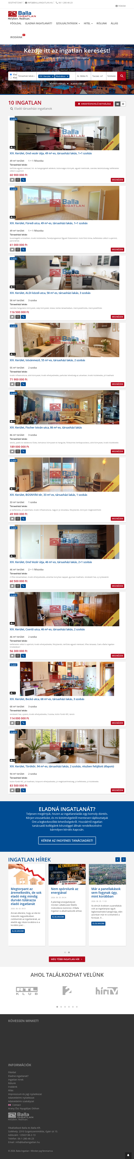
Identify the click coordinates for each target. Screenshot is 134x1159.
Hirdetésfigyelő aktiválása (96, 103)
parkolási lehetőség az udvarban (73, 375)
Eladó (15, 74)
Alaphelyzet (77, 83)
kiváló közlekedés (38, 238)
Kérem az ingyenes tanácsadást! (67, 840)
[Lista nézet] (123, 103)
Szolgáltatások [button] (67, 23)
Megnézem (117, 179)
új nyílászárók (103, 577)
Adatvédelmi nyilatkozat (21, 1097)
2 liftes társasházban (18, 577)
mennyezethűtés (80, 308)
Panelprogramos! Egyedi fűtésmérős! (62, 238)
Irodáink (17, 36)
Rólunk (102, 23)
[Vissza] (117, 859)
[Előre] (123, 859)
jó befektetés (15, 510)
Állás (114, 23)
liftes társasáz (90, 644)
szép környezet (42, 308)
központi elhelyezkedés (45, 781)
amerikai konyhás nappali (57, 577)
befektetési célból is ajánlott (105, 238)
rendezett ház (90, 577)
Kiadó (15, 77)
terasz (52, 308)
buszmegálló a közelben (20, 238)
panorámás (14, 240)
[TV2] (67, 991)
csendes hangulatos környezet (22, 308)
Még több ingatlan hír (65, 959)
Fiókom (120, 6)
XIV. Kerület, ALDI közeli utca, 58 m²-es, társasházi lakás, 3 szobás (50, 293)
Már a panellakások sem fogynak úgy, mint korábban (106, 892)
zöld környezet (34, 375)
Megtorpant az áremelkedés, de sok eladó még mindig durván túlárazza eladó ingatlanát (26, 896)
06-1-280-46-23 (64, 2)
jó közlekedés (93, 781)
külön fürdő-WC (61, 714)
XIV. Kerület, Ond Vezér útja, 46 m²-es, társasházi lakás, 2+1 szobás (51, 562)
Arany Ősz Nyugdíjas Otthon (23, 1108)
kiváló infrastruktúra (18, 375)
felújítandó (74, 510)
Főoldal (15, 23)
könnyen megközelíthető (90, 510)
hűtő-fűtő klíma (85, 238)
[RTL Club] (27, 991)
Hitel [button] (87, 23)
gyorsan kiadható (76, 577)
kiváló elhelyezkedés (50, 375)
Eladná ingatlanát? (38, 23)
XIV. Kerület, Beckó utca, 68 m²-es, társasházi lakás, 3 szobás (47, 699)
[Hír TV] (107, 991)
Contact (16, 1104)
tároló (12, 442)
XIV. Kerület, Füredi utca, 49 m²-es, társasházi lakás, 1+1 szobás (49, 223)
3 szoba (51, 714)
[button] (128, 1155)
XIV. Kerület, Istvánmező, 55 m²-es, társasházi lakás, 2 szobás (47, 360)
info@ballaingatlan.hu (39, 2)
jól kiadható (109, 375)
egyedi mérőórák (82, 168)
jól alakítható (27, 510)
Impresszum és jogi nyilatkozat (25, 1094)
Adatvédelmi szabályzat (21, 1101)
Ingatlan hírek (29, 859)
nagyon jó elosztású (60, 510)
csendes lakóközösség (99, 168)
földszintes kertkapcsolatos (77, 442)
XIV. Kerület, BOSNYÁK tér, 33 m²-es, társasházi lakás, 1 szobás (48, 495)
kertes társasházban (64, 308)
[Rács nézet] (117, 103)
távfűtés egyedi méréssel (20, 168)
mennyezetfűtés (95, 308)
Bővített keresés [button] (58, 83)
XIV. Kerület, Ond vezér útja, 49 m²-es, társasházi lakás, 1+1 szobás (51, 153)
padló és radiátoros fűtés (26, 442)
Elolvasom (18, 931)
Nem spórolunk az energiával (64, 891)
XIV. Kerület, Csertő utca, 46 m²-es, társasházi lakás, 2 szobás (47, 629)
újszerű (25, 714)
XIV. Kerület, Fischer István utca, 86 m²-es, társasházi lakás (46, 427)
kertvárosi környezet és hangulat (51, 442)
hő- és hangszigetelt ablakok (44, 168)
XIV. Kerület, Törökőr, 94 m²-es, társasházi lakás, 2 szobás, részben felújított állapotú (62, 766)
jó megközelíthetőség (65, 781)
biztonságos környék (65, 168)
